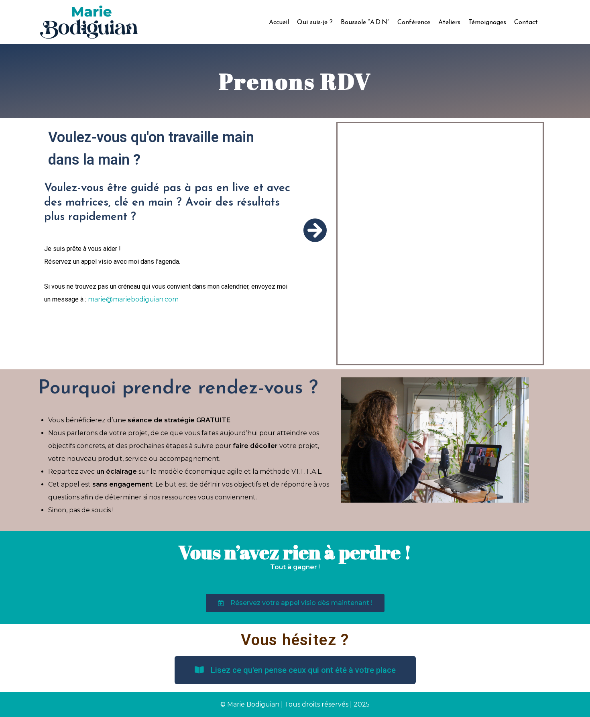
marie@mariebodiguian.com (133, 299)
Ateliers (449, 22)
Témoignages (487, 22)
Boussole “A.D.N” (365, 22)
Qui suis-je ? (315, 22)
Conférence (413, 22)
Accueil (279, 22)
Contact (526, 22)
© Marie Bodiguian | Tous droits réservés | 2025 (295, 704)
